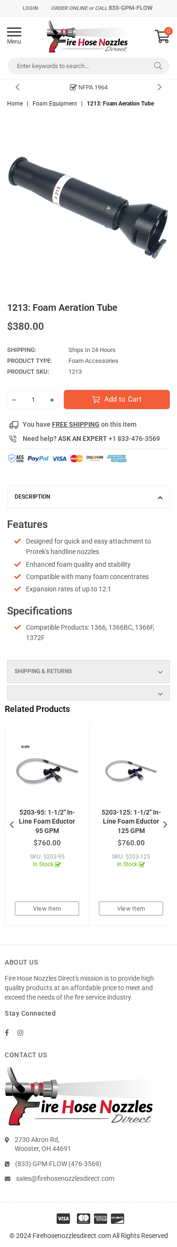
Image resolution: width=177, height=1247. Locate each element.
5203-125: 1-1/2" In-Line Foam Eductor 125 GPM (131, 821)
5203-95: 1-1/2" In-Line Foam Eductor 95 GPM (47, 821)
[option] (88, 87)
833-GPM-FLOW (130, 7)
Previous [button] (17, 87)
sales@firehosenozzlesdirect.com (65, 1178)
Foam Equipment (55, 103)
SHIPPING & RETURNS (43, 671)
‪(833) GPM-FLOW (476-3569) (58, 1164)
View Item (47, 908)
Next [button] (159, 87)
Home (15, 103)
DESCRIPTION (32, 496)
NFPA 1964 (92, 87)
